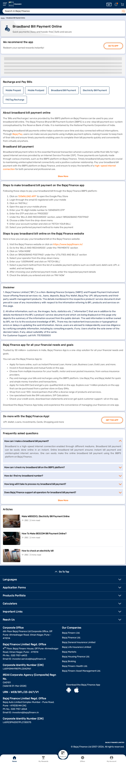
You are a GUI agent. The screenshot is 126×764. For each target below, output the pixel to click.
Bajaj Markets (69, 651)
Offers (82, 761)
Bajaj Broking (69, 661)
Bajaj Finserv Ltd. (71, 632)
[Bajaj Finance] (15, 4)
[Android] (68, 690)
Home (14, 761)
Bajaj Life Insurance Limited (76, 647)
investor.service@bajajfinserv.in (29, 659)
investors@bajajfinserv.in (25, 712)
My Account (111, 761)
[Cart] (122, 4)
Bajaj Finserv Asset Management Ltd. (81, 670)
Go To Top (64, 571)
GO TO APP (113, 46)
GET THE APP (112, 420)
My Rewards (43, 761)
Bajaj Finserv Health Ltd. (75, 666)
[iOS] (76, 690)
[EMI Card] (109, 4)
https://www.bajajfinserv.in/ (68, 244)
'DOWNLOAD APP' (27, 196)
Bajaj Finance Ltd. (71, 637)
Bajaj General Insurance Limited (78, 642)
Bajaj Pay (17, 134)
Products (63, 757)
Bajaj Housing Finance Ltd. (76, 656)
